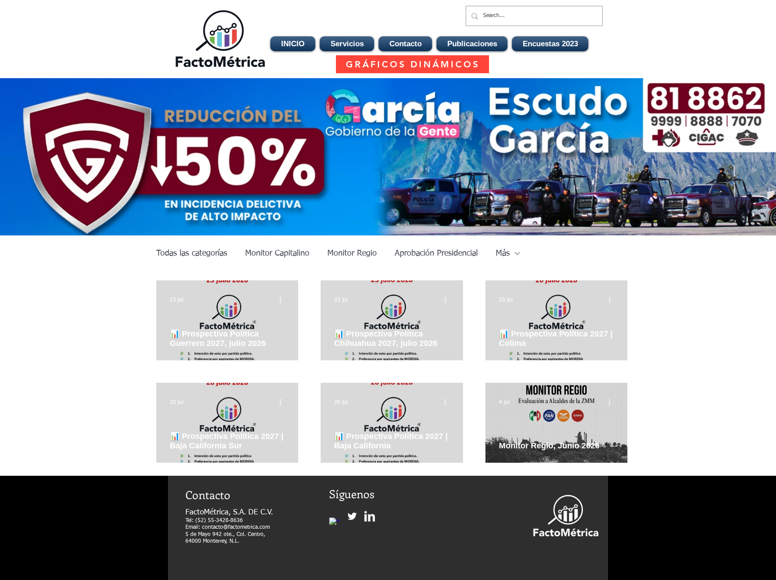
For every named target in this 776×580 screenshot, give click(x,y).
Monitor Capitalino (277, 253)
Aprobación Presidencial (436, 253)
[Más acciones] (283, 300)
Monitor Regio (352, 253)
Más (503, 253)
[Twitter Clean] (352, 516)
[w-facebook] (334, 523)
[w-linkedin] (369, 516)
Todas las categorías (191, 253)
